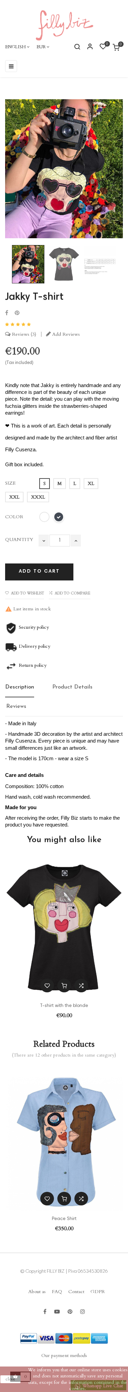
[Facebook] (44, 1312)
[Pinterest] (17, 313)
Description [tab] (19, 687)
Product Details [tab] (72, 687)
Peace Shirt (64, 1219)
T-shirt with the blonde (64, 1006)
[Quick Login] (87, 47)
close (10, 1379)
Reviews (22, 334)
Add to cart (39, 571)
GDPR (97, 1291)
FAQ (57, 1291)
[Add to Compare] (81, 985)
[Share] (6, 313)
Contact (76, 1291)
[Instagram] (82, 1312)
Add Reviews (65, 334)
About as (37, 1291)
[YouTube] (57, 1312)
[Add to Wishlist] (47, 985)
